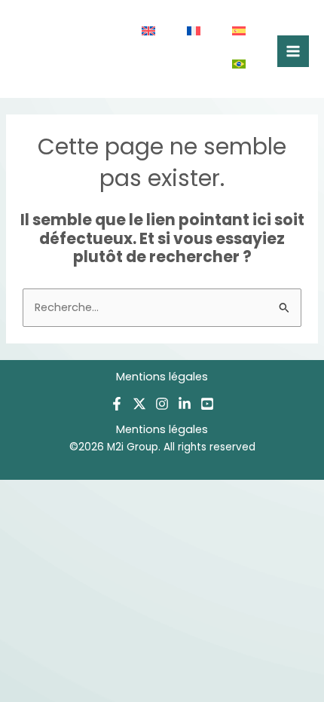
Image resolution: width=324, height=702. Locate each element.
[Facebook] (117, 404)
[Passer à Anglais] (149, 32)
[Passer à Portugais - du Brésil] (239, 65)
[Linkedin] (184, 404)
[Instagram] (162, 404)
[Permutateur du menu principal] (293, 51)
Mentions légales (162, 376)
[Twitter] (139, 404)
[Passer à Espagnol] (239, 32)
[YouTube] (207, 404)
